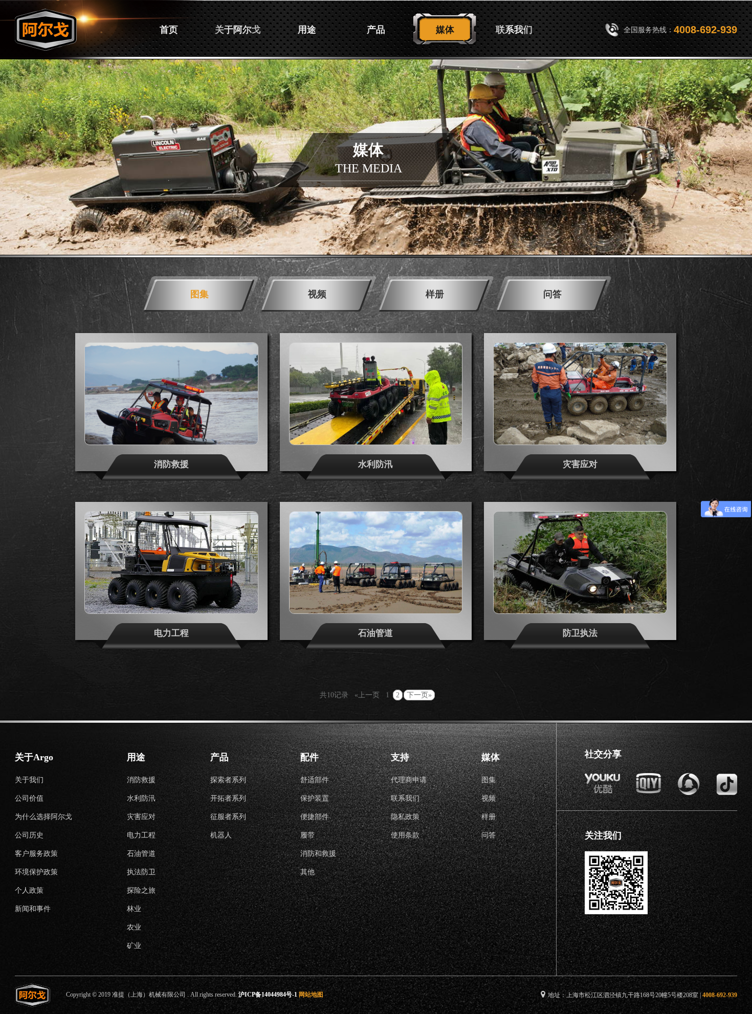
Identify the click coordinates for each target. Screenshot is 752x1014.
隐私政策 (405, 817)
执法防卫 (141, 872)
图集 (199, 294)
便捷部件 (314, 817)
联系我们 (514, 30)
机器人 (221, 835)
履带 (307, 835)
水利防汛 (141, 798)
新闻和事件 (33, 909)
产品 (376, 30)
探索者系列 (228, 780)
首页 (169, 30)
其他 (307, 872)
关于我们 (29, 780)
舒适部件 (314, 780)
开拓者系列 (228, 798)
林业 (134, 909)
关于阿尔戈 (238, 30)
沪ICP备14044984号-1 (267, 994)
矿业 (134, 946)
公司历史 (29, 835)
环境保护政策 (36, 872)
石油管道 (141, 853)
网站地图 (311, 994)
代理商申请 (409, 780)
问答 (552, 294)
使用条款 (405, 835)
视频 (317, 294)
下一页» (419, 695)
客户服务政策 (36, 853)
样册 (435, 294)
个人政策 (29, 890)
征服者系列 (228, 817)
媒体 (445, 30)
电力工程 (141, 835)
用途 (307, 30)
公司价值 (29, 798)
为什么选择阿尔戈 (43, 817)
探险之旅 (141, 890)
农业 (134, 927)
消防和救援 (318, 853)
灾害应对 (141, 817)
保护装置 (314, 798)
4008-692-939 (705, 29)
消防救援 (141, 780)
